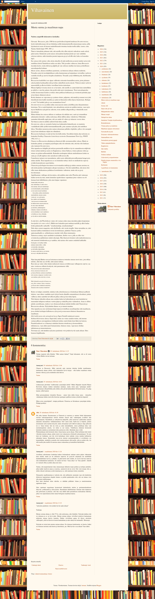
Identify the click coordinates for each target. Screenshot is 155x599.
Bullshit (103, 152)
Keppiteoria (104, 146)
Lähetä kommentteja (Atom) (43, 574)
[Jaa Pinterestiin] (69, 339)
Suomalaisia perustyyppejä (109, 140)
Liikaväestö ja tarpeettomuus (109, 157)
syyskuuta (105, 77)
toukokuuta (105, 89)
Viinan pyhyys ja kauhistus (109, 126)
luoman (84, 585)
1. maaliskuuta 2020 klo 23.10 (52, 503)
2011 (101, 198)
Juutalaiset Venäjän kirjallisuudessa (111, 120)
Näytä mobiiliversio (61, 569)
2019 (101, 175)
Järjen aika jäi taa (106, 109)
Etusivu (61, 565)
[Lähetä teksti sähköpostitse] (57, 338)
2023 (101, 58)
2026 (101, 49)
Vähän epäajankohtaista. (108, 143)
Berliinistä (104, 165)
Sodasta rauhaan (106, 155)
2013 (101, 192)
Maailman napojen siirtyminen (110, 129)
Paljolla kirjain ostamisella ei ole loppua (111, 161)
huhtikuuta (105, 92)
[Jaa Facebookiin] (67, 339)
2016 (101, 184)
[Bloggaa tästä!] (63, 339)
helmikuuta (105, 98)
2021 (101, 63)
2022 (101, 61)
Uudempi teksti (36, 565)
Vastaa (38, 359)
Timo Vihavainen (41, 351)
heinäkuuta (105, 83)
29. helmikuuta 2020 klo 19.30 (49, 412)
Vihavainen (42, 10)
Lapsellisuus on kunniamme (109, 168)
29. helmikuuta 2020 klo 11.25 (59, 351)
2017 (101, 181)
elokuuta (104, 80)
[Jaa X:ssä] (65, 339)
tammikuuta (105, 171)
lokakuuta (105, 75)
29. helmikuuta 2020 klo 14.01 (52, 382)
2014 (101, 189)
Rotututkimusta (105, 123)
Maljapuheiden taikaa (107, 112)
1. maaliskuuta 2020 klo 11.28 (52, 452)
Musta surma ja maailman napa (110, 100)
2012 (101, 195)
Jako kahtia (104, 149)
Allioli (103, 103)
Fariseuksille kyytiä (107, 132)
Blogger (98, 585)
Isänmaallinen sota (106, 137)
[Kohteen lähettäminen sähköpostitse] (61, 339)
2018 (101, 178)
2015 (101, 187)
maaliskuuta (105, 95)
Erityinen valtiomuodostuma (109, 134)
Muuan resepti (105, 114)
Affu (37, 412)
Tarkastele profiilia (113, 209)
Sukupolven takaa (106, 117)
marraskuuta (105, 72)
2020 (101, 66)
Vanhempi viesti (86, 565)
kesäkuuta (105, 86)
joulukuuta (105, 69)
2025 (101, 52)
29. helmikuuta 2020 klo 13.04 (52, 365)
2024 (101, 55)
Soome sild (104, 106)
